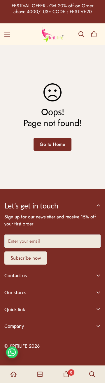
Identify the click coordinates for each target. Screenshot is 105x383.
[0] (94, 34)
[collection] (40, 374)
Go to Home (52, 144)
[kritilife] (53, 34)
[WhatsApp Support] (12, 352)
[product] (13, 374)
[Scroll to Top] (94, 352)
